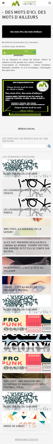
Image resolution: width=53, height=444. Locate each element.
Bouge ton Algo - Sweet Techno (24, 348)
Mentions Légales (26, 439)
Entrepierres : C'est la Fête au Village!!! (23, 269)
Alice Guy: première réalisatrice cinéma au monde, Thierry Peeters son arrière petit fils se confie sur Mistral (26, 247)
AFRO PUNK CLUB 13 (15, 328)
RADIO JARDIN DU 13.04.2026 (20, 406)
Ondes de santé (14, 425)
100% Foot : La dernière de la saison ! (22, 230)
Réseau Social (26, 129)
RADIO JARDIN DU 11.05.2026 (20, 309)
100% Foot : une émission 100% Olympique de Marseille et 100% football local (24, 384)
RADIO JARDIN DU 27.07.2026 (20, 173)
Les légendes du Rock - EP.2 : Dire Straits (25, 192)
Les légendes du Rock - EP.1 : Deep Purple (25, 211)
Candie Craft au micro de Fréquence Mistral (20, 289)
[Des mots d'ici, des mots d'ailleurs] (26, 26)
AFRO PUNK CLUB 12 (15, 367)
